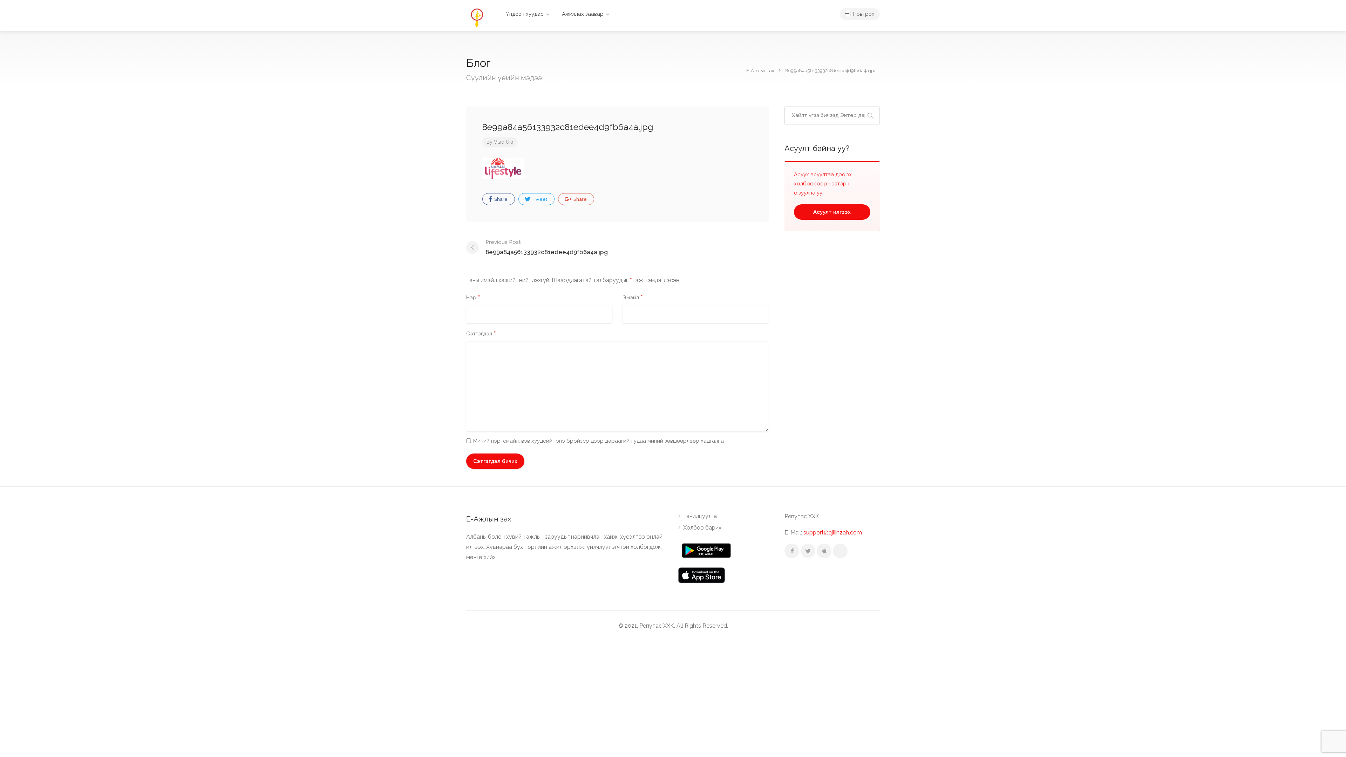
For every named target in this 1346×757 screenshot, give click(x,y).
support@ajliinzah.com (832, 532)
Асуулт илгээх (832, 212)
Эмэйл (633, 298)
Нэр (473, 298)
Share (500, 199)
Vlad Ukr (504, 142)
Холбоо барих (702, 527)
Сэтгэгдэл (481, 334)
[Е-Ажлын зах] (476, 17)
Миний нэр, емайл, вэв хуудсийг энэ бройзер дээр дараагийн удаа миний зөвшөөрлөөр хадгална (598, 441)
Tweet (539, 199)
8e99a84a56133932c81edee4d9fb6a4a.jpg (546, 247)
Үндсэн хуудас (525, 14)
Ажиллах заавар (583, 14)
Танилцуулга (700, 516)
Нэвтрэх (863, 14)
